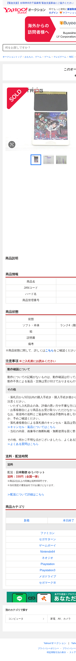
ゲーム (47, 57)
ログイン (53, 12)
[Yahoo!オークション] (25, 9)
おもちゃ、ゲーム (33, 57)
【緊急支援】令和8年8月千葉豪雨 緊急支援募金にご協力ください (40, 3)
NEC (71, 57)
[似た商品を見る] (11, 144)
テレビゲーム (60, 57)
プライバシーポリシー (48, 648)
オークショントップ (12, 57)
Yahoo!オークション (55, 643)
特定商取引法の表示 (56, 652)
